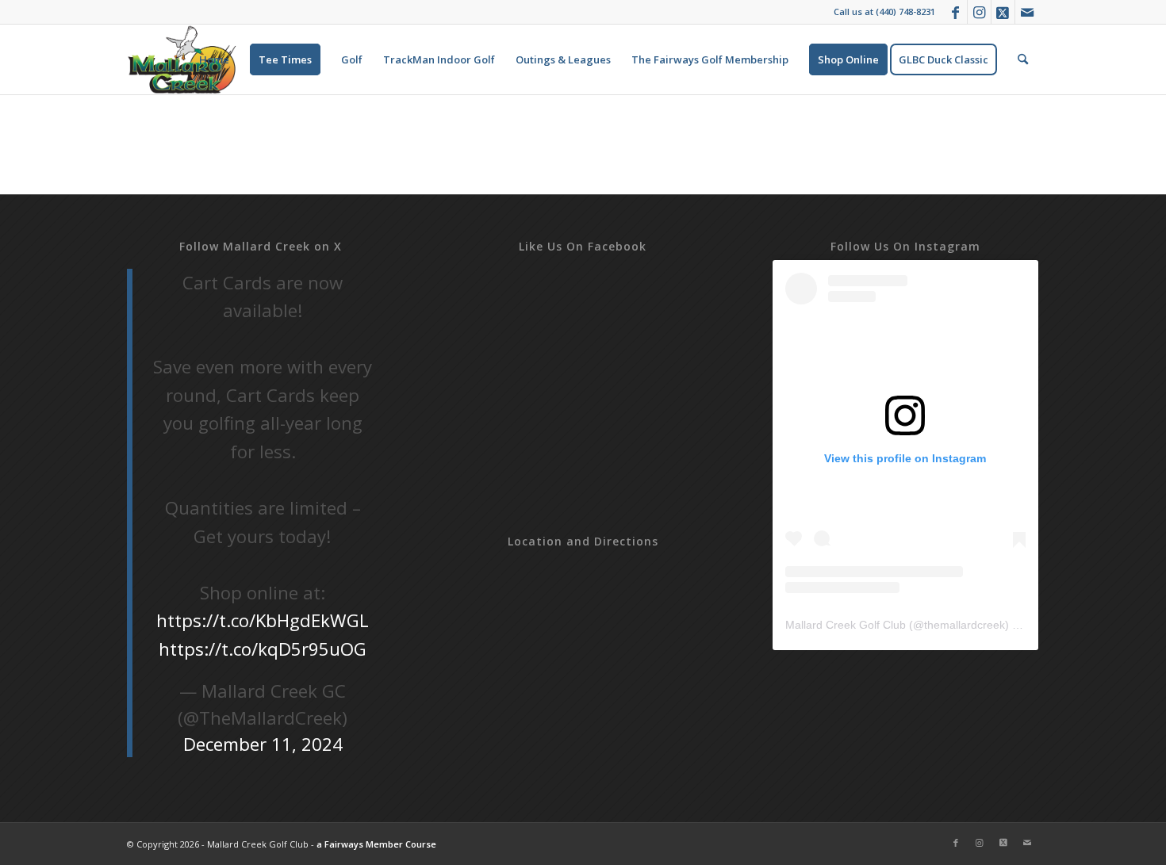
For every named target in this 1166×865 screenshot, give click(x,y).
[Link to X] (1002, 12)
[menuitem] (214, 59)
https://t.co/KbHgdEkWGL (262, 620)
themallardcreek (964, 624)
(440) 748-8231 (905, 11)
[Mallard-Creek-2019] (182, 59)
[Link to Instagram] (979, 12)
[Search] (1022, 59)
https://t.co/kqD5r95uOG (262, 649)
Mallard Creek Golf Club (845, 624)
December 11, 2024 (263, 744)
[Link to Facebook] (955, 12)
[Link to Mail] (1027, 12)
